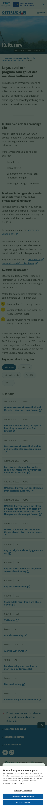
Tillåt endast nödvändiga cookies (23, 796)
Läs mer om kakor (17, 783)
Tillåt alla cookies (23, 802)
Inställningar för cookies (23, 791)
